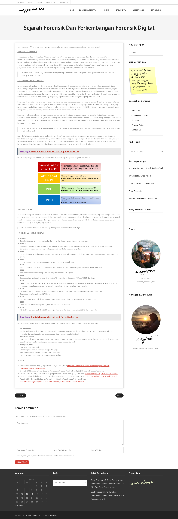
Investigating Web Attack (140, 175)
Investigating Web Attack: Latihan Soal (146, 168)
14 (32, 494)
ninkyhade (23, 47)
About (30, 2)
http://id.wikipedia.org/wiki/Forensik (104, 376)
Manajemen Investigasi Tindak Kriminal (83, 47)
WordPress (53, 515)
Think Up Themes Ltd (32, 515)
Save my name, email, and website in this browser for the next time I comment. (45, 456)
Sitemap (39, 2)
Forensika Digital (59, 47)
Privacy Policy (51, 2)
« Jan (16, 505)
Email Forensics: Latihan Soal (141, 183)
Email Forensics (136, 191)
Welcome (20, 2)
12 (22, 494)
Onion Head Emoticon (141, 115)
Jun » (21, 505)
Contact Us (64, 2)
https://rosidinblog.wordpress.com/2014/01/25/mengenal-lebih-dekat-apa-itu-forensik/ (52, 381)
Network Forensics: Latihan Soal (143, 198)
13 (27, 494)
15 (37, 494)
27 (27, 502)
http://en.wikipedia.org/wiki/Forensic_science (101, 374)
